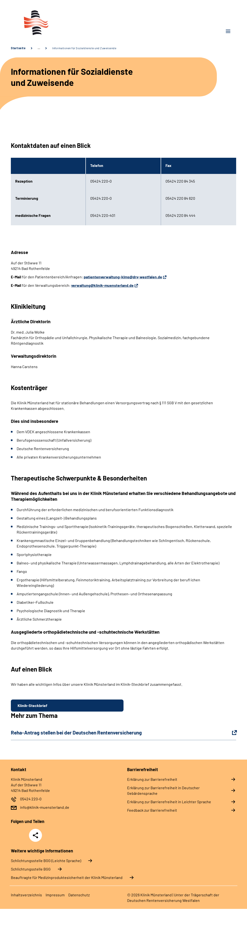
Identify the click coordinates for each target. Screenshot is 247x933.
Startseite (18, 48)
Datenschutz (79, 894)
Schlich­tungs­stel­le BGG (31, 869)
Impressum (55, 894)
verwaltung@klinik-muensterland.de (102, 285)
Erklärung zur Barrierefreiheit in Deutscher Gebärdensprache (163, 790)
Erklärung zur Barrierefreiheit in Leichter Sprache (169, 801)
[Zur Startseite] (65, 22)
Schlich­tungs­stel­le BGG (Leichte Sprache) (46, 860)
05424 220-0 (30, 798)
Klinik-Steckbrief (32, 705)
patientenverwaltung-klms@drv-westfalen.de (123, 276)
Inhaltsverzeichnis (26, 894)
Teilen (35, 835)
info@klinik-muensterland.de (44, 807)
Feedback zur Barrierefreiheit (152, 810)
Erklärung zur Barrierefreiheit (152, 779)
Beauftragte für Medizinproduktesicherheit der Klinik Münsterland (67, 877)
